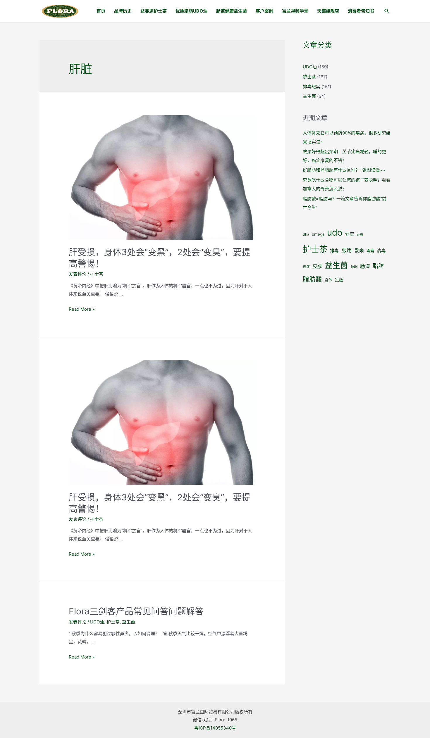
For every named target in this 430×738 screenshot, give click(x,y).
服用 (346, 250)
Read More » (82, 309)
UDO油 (97, 622)
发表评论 (77, 274)
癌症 (306, 267)
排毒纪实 (311, 86)
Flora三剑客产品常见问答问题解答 (136, 611)
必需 (360, 234)
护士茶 (96, 274)
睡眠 (353, 267)
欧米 (359, 250)
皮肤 (317, 266)
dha (306, 234)
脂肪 (378, 266)
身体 (328, 280)
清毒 (381, 250)
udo (335, 232)
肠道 (365, 266)
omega (318, 234)
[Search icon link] (387, 12)
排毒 (334, 250)
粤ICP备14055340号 (215, 728)
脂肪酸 (312, 279)
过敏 (339, 280)
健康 (349, 234)
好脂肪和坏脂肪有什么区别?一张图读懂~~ (344, 170)
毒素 (370, 250)
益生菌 (128, 622)
